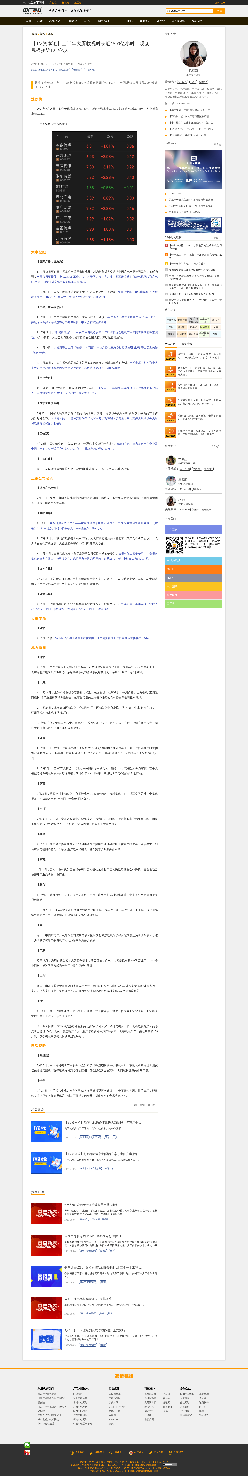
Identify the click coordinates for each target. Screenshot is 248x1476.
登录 (216, 2)
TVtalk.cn (113, 1419)
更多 (216, 144)
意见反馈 (158, 1452)
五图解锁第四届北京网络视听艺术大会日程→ (193, 270)
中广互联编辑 (193, 75)
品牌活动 (54, 21)
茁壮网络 (184, 1402)
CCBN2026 (175, 193)
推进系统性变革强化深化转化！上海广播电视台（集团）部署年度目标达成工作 (195, 286)
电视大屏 (77, 70)
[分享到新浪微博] (27, 1452)
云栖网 (112, 1415)
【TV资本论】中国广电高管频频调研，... (191, 116)
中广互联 (52, 2)
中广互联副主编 (187, 463)
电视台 (88, 21)
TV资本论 (89, 70)
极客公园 (149, 1419)
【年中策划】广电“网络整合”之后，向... (191, 110)
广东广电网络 (80, 1415)
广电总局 (97, 1168)
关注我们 (178, 1452)
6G (114, 1137)
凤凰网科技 (150, 1394)
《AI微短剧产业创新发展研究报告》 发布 (191, 294)
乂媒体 (112, 1423)
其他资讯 (145, 21)
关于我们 (80, 1452)
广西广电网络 (80, 1407)
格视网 (65, 2)
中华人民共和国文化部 (49, 1415)
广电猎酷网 (115, 1398)
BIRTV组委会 (187, 1394)
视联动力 (204, 1415)
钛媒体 (147, 1415)
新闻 (42, 33)
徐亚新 (88, 64)
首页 (28, 21)
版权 (112, 1251)
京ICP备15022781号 (158, 1461)
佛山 (107, 1137)
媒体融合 (203, 82)
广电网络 (71, 21)
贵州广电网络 (80, 1402)
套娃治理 (97, 1137)
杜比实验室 (186, 1415)
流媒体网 (113, 1402)
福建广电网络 (80, 1419)
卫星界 (77, 2)
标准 (102, 1313)
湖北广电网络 (80, 1398)
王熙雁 (182, 479)
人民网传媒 (115, 1394)
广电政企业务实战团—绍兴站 (185, 212)
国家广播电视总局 (40, 70)
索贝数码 (184, 1407)
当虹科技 (184, 1411)
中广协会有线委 (46, 1423)
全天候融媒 (178, 21)
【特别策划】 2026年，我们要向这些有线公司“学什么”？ (195, 247)
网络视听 (197, 469)
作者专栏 (196, 21)
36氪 (165, 1411)
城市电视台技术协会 (48, 1419)
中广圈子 (139, 1452)
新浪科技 (149, 1407)
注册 (223, 2)
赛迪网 (166, 1398)
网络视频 (103, 21)
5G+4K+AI (182, 82)
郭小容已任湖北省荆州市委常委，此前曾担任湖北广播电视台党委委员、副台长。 (105, 638)
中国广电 (109, 1168)
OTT (118, 21)
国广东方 (204, 1407)
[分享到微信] (27, 1445)
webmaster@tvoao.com (145, 1465)
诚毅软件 (204, 1402)
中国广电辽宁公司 (82, 1423)
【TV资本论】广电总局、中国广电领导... (191, 129)
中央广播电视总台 (61, 70)
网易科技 (149, 1411)
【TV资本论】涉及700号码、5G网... (188, 135)
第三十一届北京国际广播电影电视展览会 (191, 199)
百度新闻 (167, 1407)
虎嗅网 (166, 1402)
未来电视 (184, 1398)
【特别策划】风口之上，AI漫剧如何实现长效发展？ (195, 256)
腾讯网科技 (150, 1398)
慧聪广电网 (115, 1411)
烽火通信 (204, 1398)
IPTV (130, 21)
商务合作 (119, 1452)
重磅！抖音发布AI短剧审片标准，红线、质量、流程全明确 (195, 277)
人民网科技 (150, 1402)
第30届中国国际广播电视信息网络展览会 (191, 206)
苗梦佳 (182, 459)
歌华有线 (78, 1394)
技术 (110, 1313)
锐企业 (161, 21)
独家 (40, 21)
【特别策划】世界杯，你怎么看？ (187, 263)
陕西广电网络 (80, 1411)
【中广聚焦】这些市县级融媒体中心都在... (192, 122)
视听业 (103, 1251)
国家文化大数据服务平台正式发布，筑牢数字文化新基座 (195, 301)
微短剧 (103, 1282)
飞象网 (166, 1394)
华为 (204, 1411)
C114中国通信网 (117, 1407)
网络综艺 (84, 1219)
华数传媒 (204, 1394)
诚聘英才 (99, 1452)
